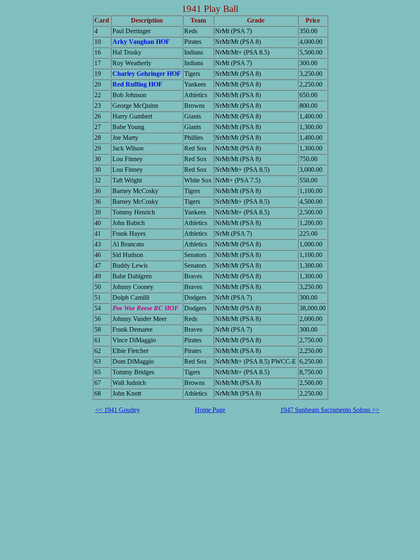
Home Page (210, 409)
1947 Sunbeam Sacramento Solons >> (329, 409)
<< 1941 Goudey (117, 409)
